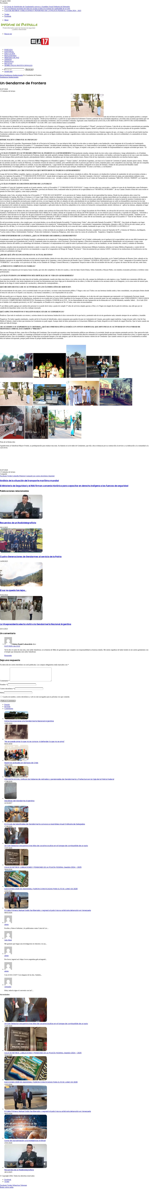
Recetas (8, 63)
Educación (9, 54)
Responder (8, 655)
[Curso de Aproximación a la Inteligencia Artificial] (25, 1138)
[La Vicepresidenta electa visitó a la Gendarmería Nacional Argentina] (21, 619)
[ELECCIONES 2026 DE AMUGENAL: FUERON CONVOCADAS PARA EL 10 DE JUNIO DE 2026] (16, 886)
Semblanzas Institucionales (18, 65)
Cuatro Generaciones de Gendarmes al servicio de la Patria (31, 556)
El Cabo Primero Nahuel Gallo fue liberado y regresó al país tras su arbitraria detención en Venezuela (47, 910)
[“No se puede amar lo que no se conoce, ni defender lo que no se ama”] (16, 739)
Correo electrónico (7, 689)
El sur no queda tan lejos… (13, 590)
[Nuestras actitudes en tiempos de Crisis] (16, 760)
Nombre (3, 684)
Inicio (2, 75)
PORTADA (8, 50)
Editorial (9, 52)
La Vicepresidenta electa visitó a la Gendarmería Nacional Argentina (35, 624)
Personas (9, 61)
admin (6, 924)
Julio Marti (8, 940)
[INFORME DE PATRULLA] (19, 30)
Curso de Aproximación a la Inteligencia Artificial (25, 1140)
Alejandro (7, 987)
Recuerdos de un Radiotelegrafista (18, 522)
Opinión (8, 59)
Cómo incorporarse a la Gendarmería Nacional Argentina (29, 721)
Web (1, 693)
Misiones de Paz (11, 57)
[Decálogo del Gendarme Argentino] (10, 798)
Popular (7, 705)
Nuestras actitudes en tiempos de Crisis (21, 762)
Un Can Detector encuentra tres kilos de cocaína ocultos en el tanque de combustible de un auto (37, 9)
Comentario (4, 681)
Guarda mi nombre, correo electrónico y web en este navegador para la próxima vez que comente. (36, 697)
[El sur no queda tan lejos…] (21, 586)
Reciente (7, 706)
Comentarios (8, 708)
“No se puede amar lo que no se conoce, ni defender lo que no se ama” (34, 741)
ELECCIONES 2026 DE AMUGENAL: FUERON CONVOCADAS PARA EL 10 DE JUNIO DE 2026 (41, 889)
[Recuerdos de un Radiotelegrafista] (21, 518)
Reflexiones (10, 56)
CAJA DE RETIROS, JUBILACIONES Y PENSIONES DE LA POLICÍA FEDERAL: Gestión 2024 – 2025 (42, 10)
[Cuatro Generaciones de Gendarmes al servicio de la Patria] (21, 552)
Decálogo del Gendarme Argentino (19, 800)
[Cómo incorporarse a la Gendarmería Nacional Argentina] (16, 719)
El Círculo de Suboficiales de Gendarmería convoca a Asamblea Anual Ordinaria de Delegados (37, 7)
